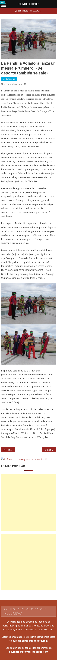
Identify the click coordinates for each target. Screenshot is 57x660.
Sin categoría (9, 79)
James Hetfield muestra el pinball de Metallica (50, 449)
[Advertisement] (28, 502)
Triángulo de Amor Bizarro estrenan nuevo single (10, 449)
